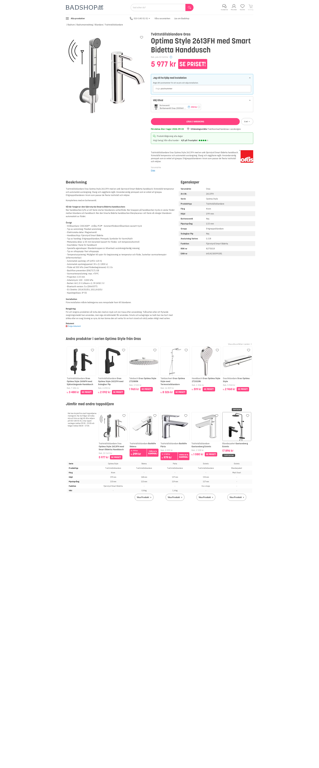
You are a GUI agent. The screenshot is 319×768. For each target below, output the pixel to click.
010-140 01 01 (141, 18)
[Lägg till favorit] (142, 37)
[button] (177, 107)
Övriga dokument (74, 326)
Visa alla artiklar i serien (239, 344)
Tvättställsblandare (114, 24)
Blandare (99, 24)
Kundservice (224, 9)
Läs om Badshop (181, 18)
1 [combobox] (246, 121)
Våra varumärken (162, 18)
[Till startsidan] (84, 7)
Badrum (71, 24)
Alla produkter (78, 18)
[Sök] (189, 7)
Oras (153, 170)
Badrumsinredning (85, 24)
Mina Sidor (234, 9)
